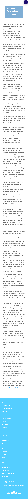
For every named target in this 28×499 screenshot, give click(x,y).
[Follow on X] (19, 492)
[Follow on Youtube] (12, 492)
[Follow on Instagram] (15, 492)
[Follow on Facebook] (8, 492)
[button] (26, 2)
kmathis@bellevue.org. (16, 387)
